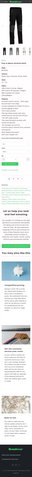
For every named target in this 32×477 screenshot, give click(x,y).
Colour (3, 148)
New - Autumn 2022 (8, 192)
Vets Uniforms (25, 195)
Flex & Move (21, 199)
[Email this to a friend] (22, 179)
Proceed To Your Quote (10, 170)
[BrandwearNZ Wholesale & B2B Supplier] (16, 1)
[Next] (29, 26)
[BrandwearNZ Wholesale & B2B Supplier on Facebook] (13, 465)
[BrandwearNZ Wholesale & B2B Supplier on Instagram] (16, 465)
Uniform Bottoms (14, 195)
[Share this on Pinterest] (18, 179)
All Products (14, 188)
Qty (3, 155)
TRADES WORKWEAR (13, 203)
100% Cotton (12, 199)
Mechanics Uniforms (12, 190)
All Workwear (23, 188)
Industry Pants (6, 201)
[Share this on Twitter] (9, 179)
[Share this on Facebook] (13, 179)
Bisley (4, 60)
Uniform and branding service (16, 246)
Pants (17, 192)
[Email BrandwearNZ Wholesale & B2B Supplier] (19, 465)
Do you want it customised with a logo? (12, 138)
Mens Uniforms (25, 190)
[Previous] (3, 26)
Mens (28, 201)
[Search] (30, 1)
